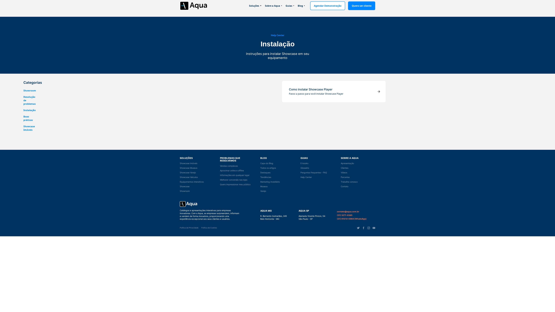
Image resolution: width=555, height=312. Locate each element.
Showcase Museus (188, 168)
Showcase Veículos (189, 177)
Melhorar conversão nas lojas (233, 180)
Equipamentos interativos (192, 182)
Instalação (29, 110)
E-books (304, 163)
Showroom (29, 90)
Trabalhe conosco (349, 182)
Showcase (184, 186)
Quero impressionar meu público (235, 184)
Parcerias (345, 177)
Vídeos (344, 172)
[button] (255, 6)
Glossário (304, 168)
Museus (264, 186)
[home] (193, 5)
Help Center (277, 35)
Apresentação (347, 163)
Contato (344, 186)
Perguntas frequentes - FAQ (313, 172)
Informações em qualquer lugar (234, 175)
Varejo (263, 191)
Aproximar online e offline (232, 170)
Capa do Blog (266, 163)
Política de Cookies (209, 228)
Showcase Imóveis (188, 163)
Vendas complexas (229, 166)
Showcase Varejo (188, 172)
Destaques (265, 172)
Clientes (344, 168)
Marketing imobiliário (270, 182)
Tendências (265, 177)
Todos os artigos (268, 168)
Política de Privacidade (189, 228)
